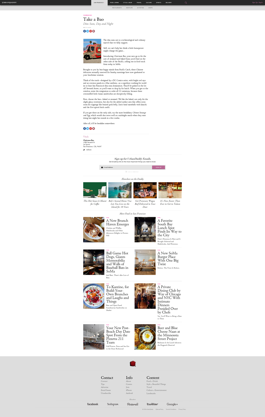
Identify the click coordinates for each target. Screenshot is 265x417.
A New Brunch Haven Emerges (117, 222)
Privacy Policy (182, 409)
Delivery (169, 2)
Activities (140, 7)
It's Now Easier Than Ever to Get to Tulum (170, 202)
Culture (149, 2)
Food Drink (114, 2)
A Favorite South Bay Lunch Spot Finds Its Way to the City (169, 228)
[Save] (93, 31)
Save (90, 31)
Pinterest (132, 404)
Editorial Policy (159, 409)
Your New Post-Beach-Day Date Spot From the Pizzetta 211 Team (118, 335)
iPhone (129, 390)
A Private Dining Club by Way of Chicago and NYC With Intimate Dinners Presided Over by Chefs (169, 299)
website (88, 150)
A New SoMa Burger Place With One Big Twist (168, 259)
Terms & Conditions (171, 409)
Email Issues (106, 390)
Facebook (93, 404)
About (128, 381)
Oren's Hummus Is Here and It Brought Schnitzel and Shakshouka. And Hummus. (169, 241)
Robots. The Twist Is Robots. (169, 268)
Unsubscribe (106, 393)
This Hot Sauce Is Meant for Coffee (94, 202)
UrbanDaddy (9, 2)
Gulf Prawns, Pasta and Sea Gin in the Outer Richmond (117, 347)
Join (127, 387)
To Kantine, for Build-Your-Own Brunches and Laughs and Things (117, 294)
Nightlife (129, 7)
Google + (172, 404)
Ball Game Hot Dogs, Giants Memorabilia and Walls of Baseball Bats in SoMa (117, 262)
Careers (129, 384)
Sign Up (254, 2)
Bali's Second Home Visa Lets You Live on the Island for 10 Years (120, 204)
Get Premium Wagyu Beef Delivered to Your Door (145, 204)
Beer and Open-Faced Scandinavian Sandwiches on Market (116, 308)
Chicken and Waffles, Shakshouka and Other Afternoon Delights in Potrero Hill (117, 232)
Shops (150, 7)
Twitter (152, 404)
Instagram (112, 404)
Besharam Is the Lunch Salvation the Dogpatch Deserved (169, 343)
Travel (139, 2)
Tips (102, 384)
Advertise (104, 387)
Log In (261, 2)
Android (129, 393)
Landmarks (151, 393)
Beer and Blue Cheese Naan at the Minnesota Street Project (169, 333)
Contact (104, 381)
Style (127, 2)
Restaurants (117, 7)
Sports (158, 2)
